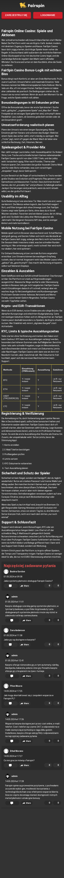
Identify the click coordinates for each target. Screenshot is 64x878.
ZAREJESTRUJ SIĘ (16, 15)
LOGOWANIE (47, 15)
